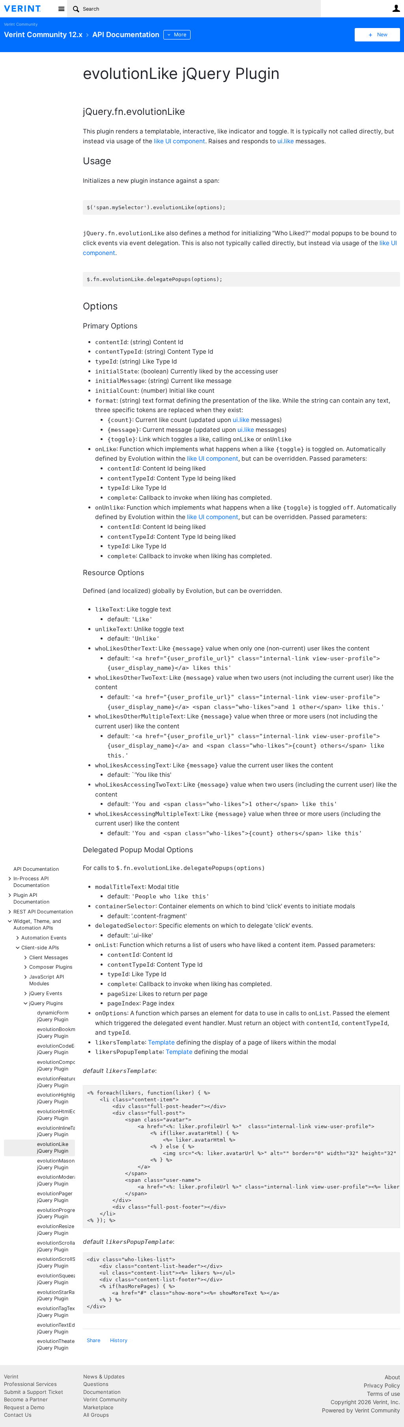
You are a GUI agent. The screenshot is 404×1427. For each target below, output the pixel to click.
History (118, 1340)
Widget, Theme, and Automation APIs (37, 924)
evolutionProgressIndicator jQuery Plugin (56, 1213)
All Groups (96, 1415)
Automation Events (44, 937)
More (180, 35)
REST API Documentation (43, 911)
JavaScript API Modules (46, 979)
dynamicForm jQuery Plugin (53, 1016)
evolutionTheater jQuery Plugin (56, 1344)
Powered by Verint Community (361, 1410)
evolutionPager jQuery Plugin (55, 1197)
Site (61, 9)
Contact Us (18, 1415)
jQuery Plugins (46, 1002)
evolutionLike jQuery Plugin (52, 1147)
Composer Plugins (51, 966)
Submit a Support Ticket (33, 1392)
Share (93, 1340)
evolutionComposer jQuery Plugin (56, 1065)
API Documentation (36, 869)
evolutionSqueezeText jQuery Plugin (56, 1279)
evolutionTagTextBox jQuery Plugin (56, 1311)
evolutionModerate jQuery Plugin (56, 1180)
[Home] (28, 8)
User (396, 8)
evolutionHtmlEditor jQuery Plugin (56, 1114)
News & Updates (104, 1376)
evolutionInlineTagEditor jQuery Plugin (56, 1131)
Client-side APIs (40, 947)
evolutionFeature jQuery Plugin (56, 1082)
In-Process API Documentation (31, 881)
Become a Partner (26, 1399)
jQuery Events (45, 993)
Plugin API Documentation (31, 898)
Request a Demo (24, 1407)
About (392, 1377)
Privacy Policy (382, 1385)
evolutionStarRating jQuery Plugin (56, 1295)
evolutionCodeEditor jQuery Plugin (56, 1049)
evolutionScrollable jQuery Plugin (56, 1246)
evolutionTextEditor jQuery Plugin (56, 1328)
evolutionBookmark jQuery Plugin (56, 1032)
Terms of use (383, 1393)
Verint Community (20, 24)
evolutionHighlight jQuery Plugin (56, 1098)
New (382, 35)
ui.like (285, 141)
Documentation (102, 1392)
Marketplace (98, 1407)
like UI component (179, 141)
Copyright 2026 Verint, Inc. (365, 1402)
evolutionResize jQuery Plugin (55, 1229)
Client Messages (48, 957)
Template (161, 1042)
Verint (11, 1376)
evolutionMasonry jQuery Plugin (56, 1164)
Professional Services (30, 1384)
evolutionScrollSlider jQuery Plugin (56, 1262)
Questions (95, 1384)
